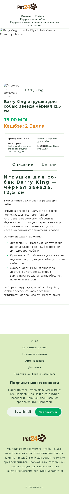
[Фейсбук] (31, 479)
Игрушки (42, 148)
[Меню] (8, 6)
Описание (22, 164)
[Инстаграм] (38, 479)
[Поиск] (57, 7)
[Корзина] (63, 6)
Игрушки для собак (32, 19)
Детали (49, 164)
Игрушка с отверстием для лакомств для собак (34, 23)
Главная (26, 16)
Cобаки (39, 16)
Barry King (34, 90)
